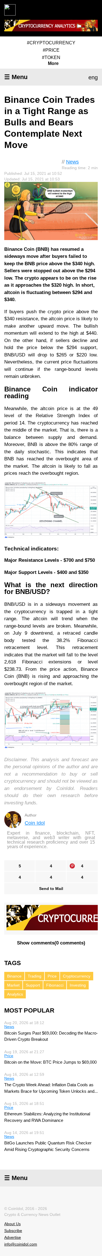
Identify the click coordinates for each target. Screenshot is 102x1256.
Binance (14, 976)
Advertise (12, 1237)
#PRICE (51, 50)
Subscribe (13, 1230)
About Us (12, 1224)
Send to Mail (51, 888)
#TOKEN (51, 57)
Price (52, 976)
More (53, 63)
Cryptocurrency (76, 976)
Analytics (15, 994)
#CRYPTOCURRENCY (51, 42)
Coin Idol (35, 823)
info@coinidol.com (20, 1244)
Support (33, 985)
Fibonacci (54, 985)
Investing (78, 985)
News (72, 162)
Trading (34, 976)
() (51, 943)
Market (13, 985)
